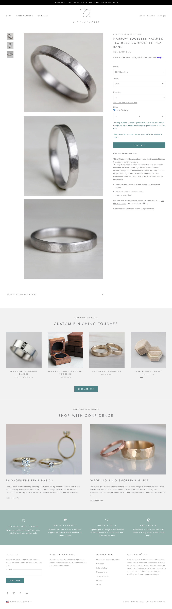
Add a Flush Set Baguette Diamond (24, 372)
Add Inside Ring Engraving (106, 371)
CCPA (98, 584)
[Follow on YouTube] (27, 593)
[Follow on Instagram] (14, 593)
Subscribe (15, 580)
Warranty (100, 563)
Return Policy (101, 568)
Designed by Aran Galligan (128, 34)
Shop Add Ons (86, 389)
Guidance (43, 16)
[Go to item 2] (10, 45)
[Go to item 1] (10, 36)
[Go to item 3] (10, 54)
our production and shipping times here (138, 208)
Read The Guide (12, 498)
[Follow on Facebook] (7, 593)
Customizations (24, 16)
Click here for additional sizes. (125, 153)
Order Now (139, 145)
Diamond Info (101, 572)
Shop (8, 16)
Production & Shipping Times (108, 559)
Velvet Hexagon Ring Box (148, 371)
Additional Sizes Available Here (125, 102)
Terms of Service (102, 576)
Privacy (99, 580)
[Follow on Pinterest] (20, 593)
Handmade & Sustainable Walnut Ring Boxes (65, 372)
